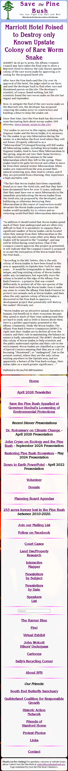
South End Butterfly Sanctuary (34, 691)
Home (34, 381)
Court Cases (34, 544)
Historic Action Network (34, 712)
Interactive (34, 563)
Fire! (34, 628)
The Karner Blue (34, 620)
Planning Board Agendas (34, 499)
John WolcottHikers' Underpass (34, 644)
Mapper (34, 567)
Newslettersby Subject (34, 576)
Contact (34, 752)
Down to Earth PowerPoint (24, 465)
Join (21, 525)
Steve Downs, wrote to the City (33, 124)
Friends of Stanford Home (34, 723)
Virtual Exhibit (34, 635)
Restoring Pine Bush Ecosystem (29, 453)
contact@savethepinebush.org (51, 764)
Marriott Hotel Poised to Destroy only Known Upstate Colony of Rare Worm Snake (34, 42)
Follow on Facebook (34, 533)
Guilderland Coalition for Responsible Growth (34, 701)
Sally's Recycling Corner (34, 661)
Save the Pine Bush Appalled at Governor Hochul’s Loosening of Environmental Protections (34, 408)
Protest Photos (34, 733)
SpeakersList (34, 599)
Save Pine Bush (40, 7)
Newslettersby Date (34, 588)
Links (34, 740)
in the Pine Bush (45, 510)
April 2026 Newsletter (34, 392)
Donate (34, 487)
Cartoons (34, 654)
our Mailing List (37, 525)
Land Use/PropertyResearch (34, 553)
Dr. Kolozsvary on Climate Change (33, 430)
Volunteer (34, 480)
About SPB (34, 673)
